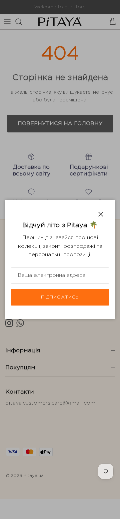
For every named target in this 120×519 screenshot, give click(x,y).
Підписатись (60, 297)
